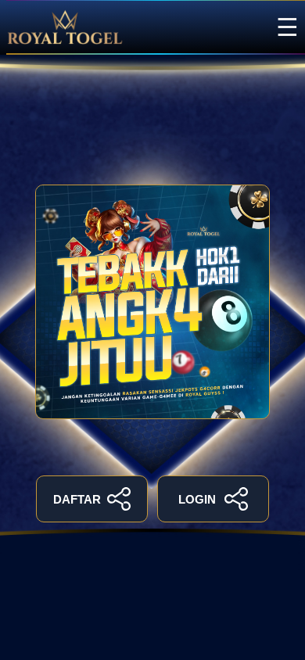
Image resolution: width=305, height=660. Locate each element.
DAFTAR (77, 499)
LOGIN (197, 499)
